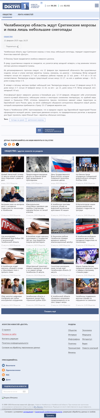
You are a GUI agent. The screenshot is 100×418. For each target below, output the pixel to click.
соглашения (28, 411)
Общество (8, 37)
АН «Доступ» (38, 407)
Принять (50, 415)
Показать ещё (50, 311)
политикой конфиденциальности (48, 411)
